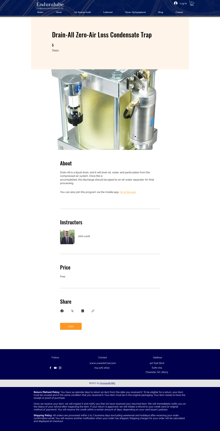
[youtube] (55, 367)
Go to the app (128, 192)
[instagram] (60, 367)
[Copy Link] (93, 311)
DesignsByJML (107, 383)
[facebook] (50, 367)
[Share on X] (72, 311)
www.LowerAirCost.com (103, 363)
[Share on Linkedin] (83, 311)
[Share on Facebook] (62, 311)
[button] (192, 3)
